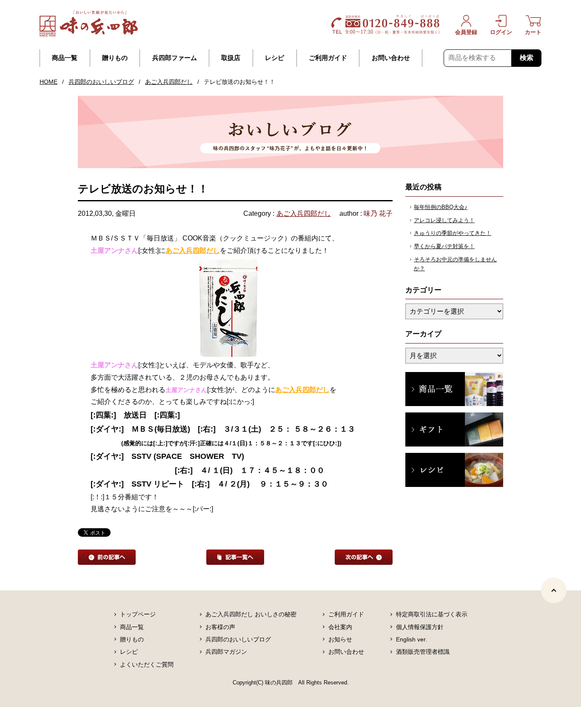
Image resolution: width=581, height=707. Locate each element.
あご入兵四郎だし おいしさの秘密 (250, 614)
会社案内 (340, 627)
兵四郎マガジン (226, 651)
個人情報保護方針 (420, 627)
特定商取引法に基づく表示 (431, 614)
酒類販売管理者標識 (423, 651)
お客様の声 (220, 627)
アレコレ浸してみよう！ (444, 220)
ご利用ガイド (328, 57)
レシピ (274, 57)
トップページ (138, 614)
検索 (526, 57)
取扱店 (230, 57)
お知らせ (340, 639)
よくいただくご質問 (147, 664)
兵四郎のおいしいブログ (101, 81)
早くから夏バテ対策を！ (444, 246)
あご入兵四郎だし (169, 81)
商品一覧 (64, 57)
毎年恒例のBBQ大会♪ (440, 207)
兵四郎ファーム (174, 57)
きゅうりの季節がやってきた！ (452, 233)
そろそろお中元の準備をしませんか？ (455, 264)
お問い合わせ (391, 57)
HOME (48, 81)
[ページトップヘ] (554, 590)
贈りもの (115, 57)
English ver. (411, 639)
